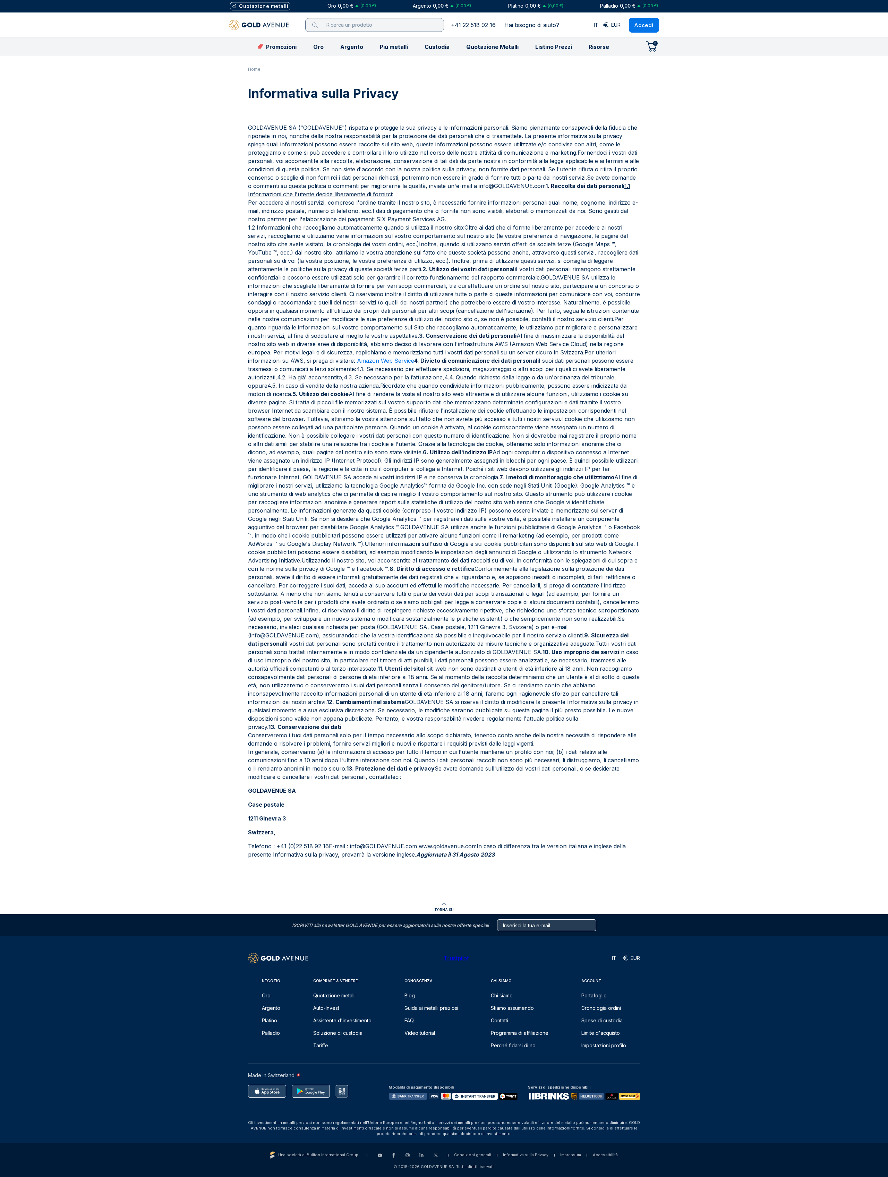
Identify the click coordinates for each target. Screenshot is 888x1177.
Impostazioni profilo (603, 1045)
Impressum (570, 1154)
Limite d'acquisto (600, 1033)
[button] (318, 47)
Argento (271, 1008)
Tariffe (320, 1045)
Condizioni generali (472, 1154)
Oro (266, 995)
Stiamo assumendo (512, 1008)
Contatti (499, 1020)
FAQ (409, 1020)
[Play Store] (311, 1091)
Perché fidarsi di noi (514, 1045)
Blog (409, 995)
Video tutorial (419, 1033)
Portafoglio (594, 995)
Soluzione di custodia (337, 1033)
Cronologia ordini (601, 1008)
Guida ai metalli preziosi (431, 1008)
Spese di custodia (602, 1020)
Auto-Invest (326, 1008)
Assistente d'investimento (342, 1020)
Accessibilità (605, 1154)
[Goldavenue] (259, 25)
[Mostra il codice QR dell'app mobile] (341, 1091)
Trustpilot (456, 958)
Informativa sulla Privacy (525, 1154)
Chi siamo (502, 995)
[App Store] (267, 1091)
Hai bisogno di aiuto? (531, 25)
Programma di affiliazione (519, 1033)
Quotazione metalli (334, 995)
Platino (269, 1020)
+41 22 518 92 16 (473, 25)
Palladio (271, 1033)
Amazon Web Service (385, 360)
